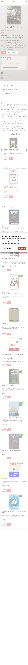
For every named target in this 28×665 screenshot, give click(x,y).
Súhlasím (22, 248)
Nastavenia (8, 248)
